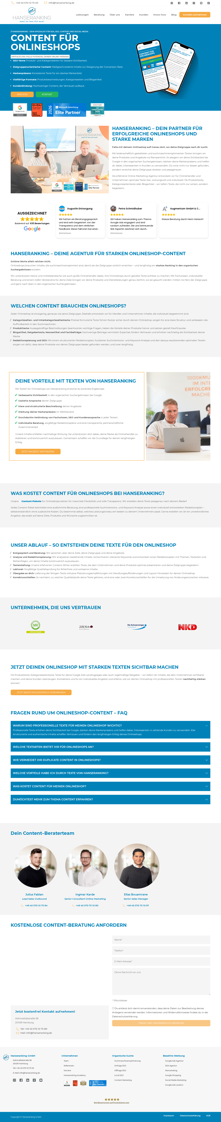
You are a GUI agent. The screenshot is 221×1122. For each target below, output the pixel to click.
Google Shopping (173, 1075)
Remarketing (171, 1070)
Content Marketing (123, 1080)
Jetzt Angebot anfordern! (37, 451)
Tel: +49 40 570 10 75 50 (23, 1068)
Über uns (115, 14)
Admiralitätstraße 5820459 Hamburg (22, 1062)
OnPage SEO (120, 1066)
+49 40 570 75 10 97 (138, 905)
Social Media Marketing (175, 1080)
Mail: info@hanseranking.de (36, 1032)
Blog (173, 14)
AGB (208, 1115)
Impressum (169, 1115)
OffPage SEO (120, 1070)
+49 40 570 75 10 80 (87, 905)
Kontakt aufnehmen (195, 14)
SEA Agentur (171, 1066)
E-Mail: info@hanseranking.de (26, 1073)
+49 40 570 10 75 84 (36, 905)
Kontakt (47, 94)
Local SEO (119, 1075)
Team (66, 1061)
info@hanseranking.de (61, 2)
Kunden (143, 14)
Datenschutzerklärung (190, 1115)
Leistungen (82, 14)
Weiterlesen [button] (65, 233)
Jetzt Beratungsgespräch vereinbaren (41, 692)
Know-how (159, 14)
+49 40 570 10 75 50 (27, 2)
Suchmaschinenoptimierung (127, 1061)
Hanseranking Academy (75, 1075)
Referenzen (69, 1066)
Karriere (129, 14)
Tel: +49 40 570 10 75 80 (33, 1028)
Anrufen (22, 94)
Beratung (99, 14)
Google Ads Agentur (174, 1061)
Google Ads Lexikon (174, 1085)
